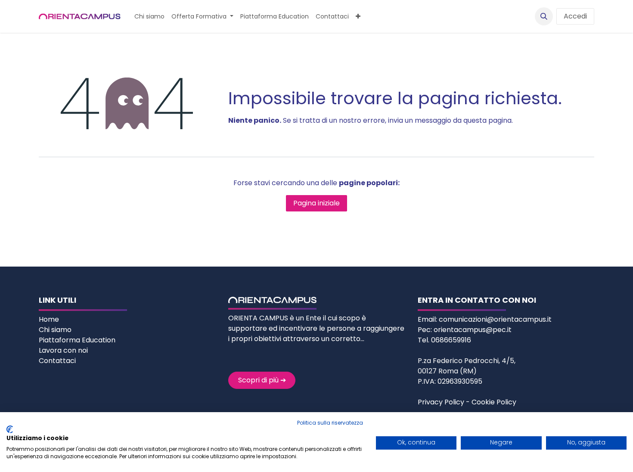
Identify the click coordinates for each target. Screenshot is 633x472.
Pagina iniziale (316, 203)
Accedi (575, 16)
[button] (544, 16)
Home (50, 319)
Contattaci (57, 361)
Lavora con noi (63, 350)
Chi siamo (56, 330)
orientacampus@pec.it (473, 330)
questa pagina (487, 120)
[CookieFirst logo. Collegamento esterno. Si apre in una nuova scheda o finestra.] (9, 429)
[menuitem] (149, 17)
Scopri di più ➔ (262, 380)
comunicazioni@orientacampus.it (495, 319)
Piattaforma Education (77, 340)
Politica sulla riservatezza (330, 422)
